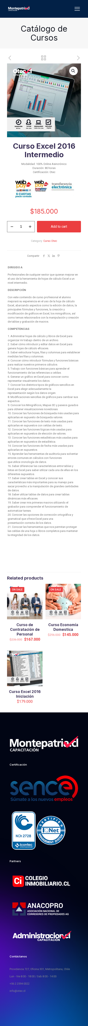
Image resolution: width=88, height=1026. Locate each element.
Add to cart (59, 227)
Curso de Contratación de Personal (25, 629)
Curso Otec (50, 240)
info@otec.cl (17, 990)
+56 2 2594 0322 (19, 983)
